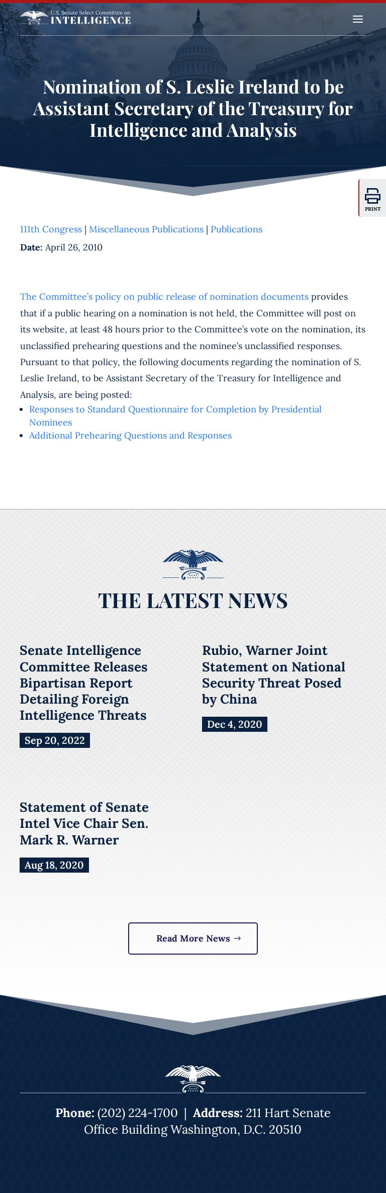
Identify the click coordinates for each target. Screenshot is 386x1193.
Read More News (193, 938)
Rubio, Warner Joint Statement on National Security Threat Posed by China (273, 674)
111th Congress (51, 229)
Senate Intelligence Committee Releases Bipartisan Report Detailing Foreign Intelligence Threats (84, 682)
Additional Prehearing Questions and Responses (130, 435)
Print (373, 209)
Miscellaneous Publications (146, 229)
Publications (236, 229)
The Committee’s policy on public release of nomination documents (164, 296)
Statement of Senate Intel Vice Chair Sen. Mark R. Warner (84, 823)
